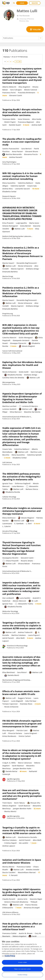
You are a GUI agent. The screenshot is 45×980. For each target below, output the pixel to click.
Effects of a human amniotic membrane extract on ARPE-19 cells (21, 693)
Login (22, 3)
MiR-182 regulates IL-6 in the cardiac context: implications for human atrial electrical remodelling (22, 176)
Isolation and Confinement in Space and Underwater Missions (21, 861)
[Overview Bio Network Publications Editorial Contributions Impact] (22, 38)
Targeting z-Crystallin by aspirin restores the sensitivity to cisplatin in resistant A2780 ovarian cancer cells (21, 625)
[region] (22, 958)
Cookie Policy (10, 956)
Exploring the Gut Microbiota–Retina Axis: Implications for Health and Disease (22, 365)
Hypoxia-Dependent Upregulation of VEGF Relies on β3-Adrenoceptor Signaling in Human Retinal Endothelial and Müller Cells (22, 398)
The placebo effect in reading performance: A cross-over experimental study (22, 141)
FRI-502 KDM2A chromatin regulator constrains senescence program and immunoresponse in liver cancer (21, 723)
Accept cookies (22, 962)
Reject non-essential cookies (22, 969)
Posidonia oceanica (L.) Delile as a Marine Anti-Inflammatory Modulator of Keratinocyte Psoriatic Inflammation (21, 292)
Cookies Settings (22, 974)
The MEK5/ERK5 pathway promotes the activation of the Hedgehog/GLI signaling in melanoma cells (21, 476)
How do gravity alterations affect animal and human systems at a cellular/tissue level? (22, 926)
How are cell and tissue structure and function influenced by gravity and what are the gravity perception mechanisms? (22, 794)
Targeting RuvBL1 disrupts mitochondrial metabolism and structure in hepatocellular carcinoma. (22, 112)
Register (35, 3)
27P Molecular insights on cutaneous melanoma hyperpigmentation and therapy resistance (22, 511)
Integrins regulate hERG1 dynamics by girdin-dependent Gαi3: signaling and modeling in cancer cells (21, 892)
